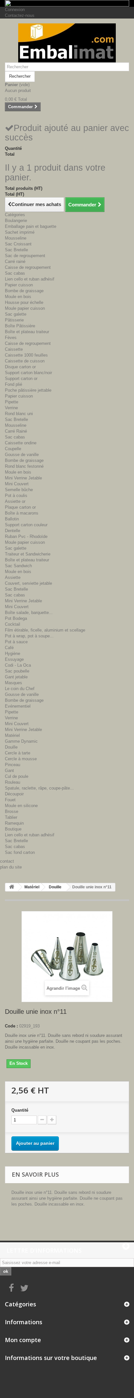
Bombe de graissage (24, 290)
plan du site (11, 867)
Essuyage (14, 659)
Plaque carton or (20, 507)
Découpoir (14, 793)
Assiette (12, 577)
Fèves (11, 337)
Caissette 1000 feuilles (26, 355)
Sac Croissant (18, 244)
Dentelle (12, 530)
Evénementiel (18, 706)
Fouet (10, 799)
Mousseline (15, 238)
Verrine (11, 407)
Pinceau (12, 764)
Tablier (11, 817)
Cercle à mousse (21, 758)
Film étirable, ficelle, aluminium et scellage (45, 630)
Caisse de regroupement (28, 267)
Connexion (15, 9)
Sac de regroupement (25, 255)
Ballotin (12, 518)
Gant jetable (16, 676)
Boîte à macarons (21, 513)
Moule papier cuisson (25, 308)
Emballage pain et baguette (30, 226)
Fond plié (13, 384)
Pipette (11, 401)
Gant (9, 770)
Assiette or (15, 501)
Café (9, 647)
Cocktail (12, 624)
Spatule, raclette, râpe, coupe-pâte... (39, 788)
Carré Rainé (16, 431)
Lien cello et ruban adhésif (29, 279)
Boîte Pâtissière (20, 325)
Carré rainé (15, 261)
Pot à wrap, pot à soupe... (29, 636)
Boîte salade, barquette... (29, 612)
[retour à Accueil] (12, 887)
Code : (11, 1026)
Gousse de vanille (22, 454)
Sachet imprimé (19, 232)
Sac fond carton (20, 852)
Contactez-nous (19, 15)
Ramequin (14, 823)
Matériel (12, 735)
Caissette (14, 349)
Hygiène (12, 653)
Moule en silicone (21, 805)
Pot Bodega (16, 618)
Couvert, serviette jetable (28, 583)
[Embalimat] (67, 42)
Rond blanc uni (19, 413)
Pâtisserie (14, 320)
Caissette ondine (20, 442)
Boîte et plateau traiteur (27, 331)
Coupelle (13, 448)
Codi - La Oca (18, 665)
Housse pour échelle (24, 302)
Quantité (19, 1110)
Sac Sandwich (18, 565)
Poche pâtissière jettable (28, 390)
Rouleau (12, 782)
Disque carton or (20, 366)
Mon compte (23, 1340)
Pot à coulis (16, 495)
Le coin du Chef (19, 688)
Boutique (13, 829)
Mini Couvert (17, 483)
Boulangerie (16, 220)
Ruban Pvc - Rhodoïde (26, 536)
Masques (13, 682)
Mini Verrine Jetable (23, 478)
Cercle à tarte (17, 753)
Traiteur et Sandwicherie (27, 554)
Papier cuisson (19, 284)
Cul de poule (16, 776)
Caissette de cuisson (25, 361)
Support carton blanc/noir (28, 372)
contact (7, 861)
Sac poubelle (17, 671)
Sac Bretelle (16, 249)
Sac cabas (15, 273)
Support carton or (21, 378)
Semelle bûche (19, 489)
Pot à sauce (16, 641)
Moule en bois (18, 296)
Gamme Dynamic (21, 741)
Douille (11, 747)
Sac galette (15, 314)
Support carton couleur (26, 524)
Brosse (11, 811)
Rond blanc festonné (24, 466)
